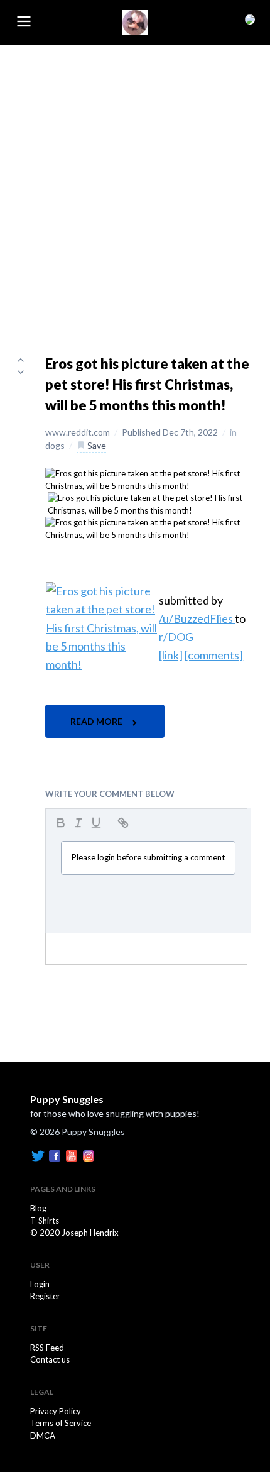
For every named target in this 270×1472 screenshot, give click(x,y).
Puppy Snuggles (67, 1099)
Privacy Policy (55, 1411)
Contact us (50, 1359)
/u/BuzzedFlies (197, 618)
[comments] (214, 655)
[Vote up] (20, 359)
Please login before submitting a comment (148, 857)
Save (95, 445)
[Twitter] (37, 1155)
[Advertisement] (135, 187)
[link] (171, 655)
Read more (97, 721)
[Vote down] (20, 372)
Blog (38, 1208)
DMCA (42, 1436)
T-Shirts (44, 1221)
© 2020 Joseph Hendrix (74, 1233)
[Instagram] (88, 1155)
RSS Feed (47, 1348)
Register (45, 1296)
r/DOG (176, 637)
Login (40, 1284)
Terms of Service (60, 1423)
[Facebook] (54, 1155)
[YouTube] (71, 1155)
